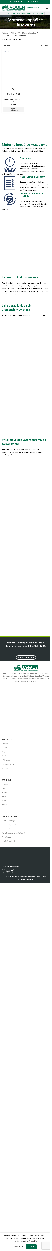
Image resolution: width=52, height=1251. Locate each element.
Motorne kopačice (29, 33)
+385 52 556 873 (32, 2)
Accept (31, 1247)
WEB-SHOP (15, 33)
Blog (3, 1132)
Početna (5, 33)
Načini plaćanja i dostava (11, 1209)
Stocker (5, 1173)
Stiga (4, 1181)
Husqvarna (13, 97)
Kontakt (5, 1149)
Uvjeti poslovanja (8, 1201)
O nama (5, 1128)
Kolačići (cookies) (8, 1222)
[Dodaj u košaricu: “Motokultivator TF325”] (13, 89)
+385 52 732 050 (14, 2)
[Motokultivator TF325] (13, 71)
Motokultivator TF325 (13, 94)
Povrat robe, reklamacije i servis (13, 1213)
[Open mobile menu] (47, 7)
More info (18, 1247)
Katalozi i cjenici (8, 1145)
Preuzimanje (6, 1217)
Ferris (4, 1177)
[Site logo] (13, 7)
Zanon (4, 1185)
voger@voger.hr (33, 7)
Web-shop (6, 1141)
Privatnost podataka (9, 1205)
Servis (4, 1136)
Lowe (4, 1169)
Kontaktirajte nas (26, 1038)
